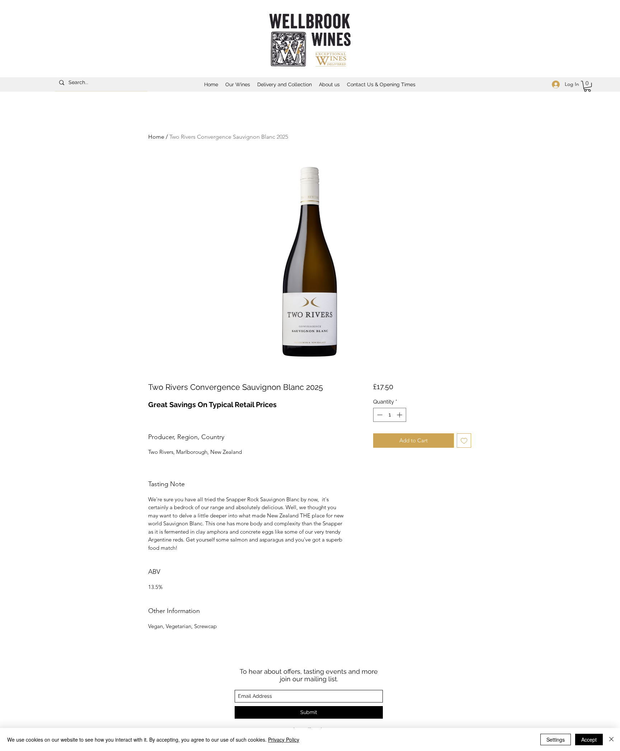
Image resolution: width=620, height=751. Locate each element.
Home (156, 136)
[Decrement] (379, 414)
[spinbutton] (389, 414)
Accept (589, 739)
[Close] (611, 739)
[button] (238, 84)
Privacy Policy (283, 739)
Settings (555, 739)
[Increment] (400, 414)
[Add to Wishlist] (464, 440)
